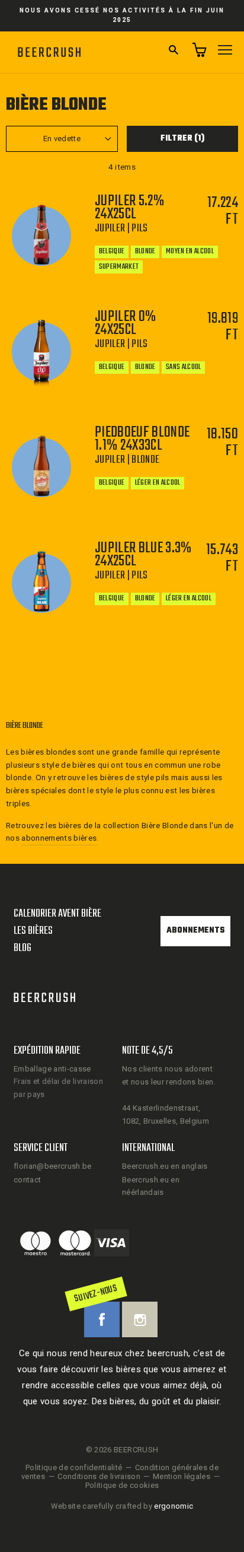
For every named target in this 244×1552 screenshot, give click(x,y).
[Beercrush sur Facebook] (102, 1319)
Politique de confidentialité (74, 1467)
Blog (22, 948)
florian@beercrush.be (53, 1166)
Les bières (33, 931)
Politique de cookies (122, 1485)
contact (27, 1179)
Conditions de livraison (98, 1476)
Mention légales (181, 1476)
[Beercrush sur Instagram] (140, 1319)
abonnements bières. (59, 837)
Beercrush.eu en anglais (165, 1166)
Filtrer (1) (182, 138)
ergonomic (173, 1506)
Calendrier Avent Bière (57, 914)
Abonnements (195, 930)
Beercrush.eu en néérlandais (150, 1186)
